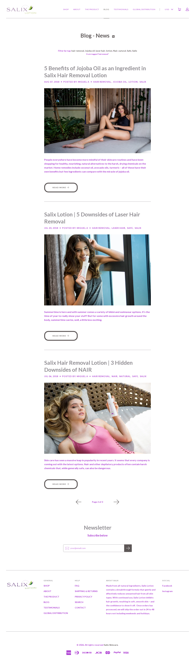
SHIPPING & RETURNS (86, 591)
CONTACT (80, 607)
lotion (109, 50)
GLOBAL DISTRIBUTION (144, 9)
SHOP (66, 9)
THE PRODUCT (92, 9)
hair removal (77, 50)
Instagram (167, 591)
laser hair (100, 50)
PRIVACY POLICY (83, 596)
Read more (60, 187)
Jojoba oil (90, 50)
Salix (134, 50)
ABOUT (76, 9)
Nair (115, 50)
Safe (129, 50)
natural (122, 50)
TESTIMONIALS (121, 9)
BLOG (106, 9)
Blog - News (95, 35)
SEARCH (79, 602)
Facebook (167, 585)
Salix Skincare (111, 645)
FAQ (77, 585)
